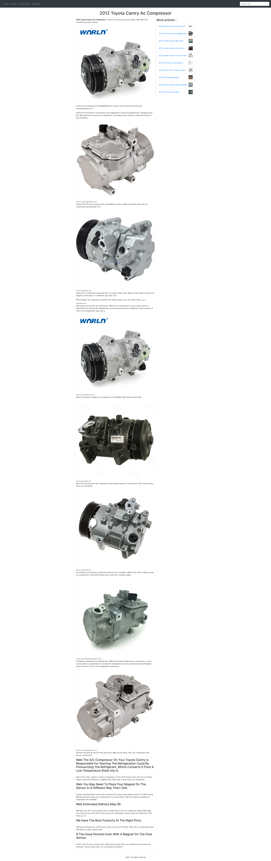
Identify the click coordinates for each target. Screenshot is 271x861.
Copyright (36, 4)
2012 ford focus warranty (169, 92)
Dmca (6, 4)
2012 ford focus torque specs (171, 63)
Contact (14, 4)
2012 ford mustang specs (169, 77)
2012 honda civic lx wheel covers (172, 70)
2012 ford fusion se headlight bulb (172, 33)
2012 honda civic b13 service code (173, 55)
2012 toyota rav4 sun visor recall (172, 26)
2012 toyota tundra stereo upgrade (173, 85)
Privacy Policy (24, 4)
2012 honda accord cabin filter (171, 41)
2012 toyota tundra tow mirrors (171, 48)
